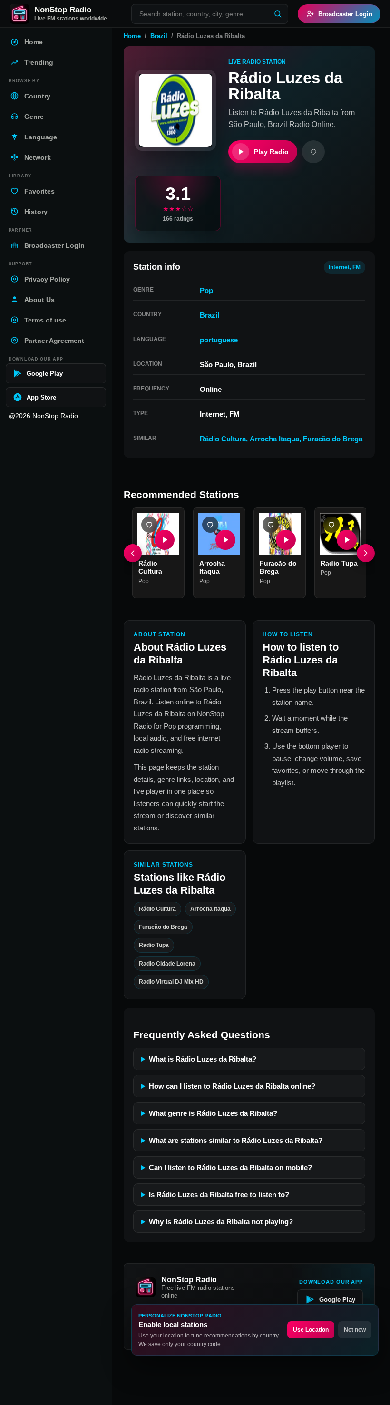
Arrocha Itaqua (274, 439)
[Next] (366, 553)
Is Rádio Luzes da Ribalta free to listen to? (219, 1194)
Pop (206, 290)
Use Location (311, 1330)
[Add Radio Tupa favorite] (331, 525)
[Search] (277, 13)
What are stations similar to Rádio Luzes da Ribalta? (235, 1140)
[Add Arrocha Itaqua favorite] (210, 525)
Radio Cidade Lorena (167, 963)
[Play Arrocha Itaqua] (225, 540)
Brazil (158, 35)
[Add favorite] (313, 151)
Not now (355, 1330)
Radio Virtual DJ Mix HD (171, 981)
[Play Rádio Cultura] (165, 540)
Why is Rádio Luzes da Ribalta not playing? (221, 1222)
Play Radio (271, 152)
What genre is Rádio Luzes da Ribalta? (213, 1113)
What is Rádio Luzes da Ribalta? (202, 1059)
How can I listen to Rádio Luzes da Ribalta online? (232, 1086)
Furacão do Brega (332, 439)
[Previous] (133, 553)
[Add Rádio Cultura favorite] (149, 525)
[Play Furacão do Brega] (286, 540)
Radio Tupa (339, 563)
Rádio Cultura (223, 439)
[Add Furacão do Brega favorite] (271, 525)
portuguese (219, 340)
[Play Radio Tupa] (346, 540)
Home (132, 35)
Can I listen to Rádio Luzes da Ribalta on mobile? (230, 1167)
